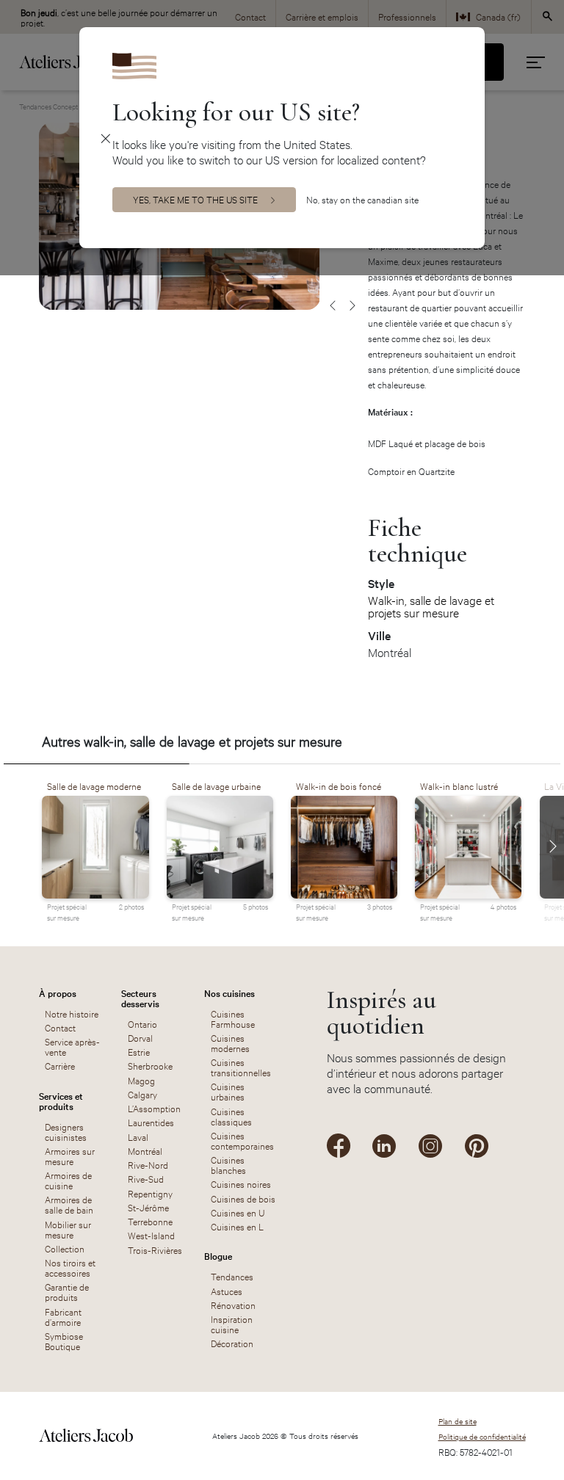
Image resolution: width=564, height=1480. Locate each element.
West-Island (151, 1234)
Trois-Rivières (155, 1249)
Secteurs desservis (140, 997)
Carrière (60, 1065)
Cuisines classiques (231, 1116)
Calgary (142, 1093)
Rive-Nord (148, 1164)
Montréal (145, 1150)
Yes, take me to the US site (195, 199)
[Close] (106, 137)
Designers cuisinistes (66, 1131)
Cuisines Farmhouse (233, 1018)
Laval (138, 1136)
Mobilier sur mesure (68, 1229)
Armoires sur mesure (70, 1155)
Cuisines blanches (228, 1164)
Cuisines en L (237, 1226)
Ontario (142, 1023)
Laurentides (151, 1121)
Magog (141, 1080)
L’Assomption (154, 1107)
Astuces (226, 1290)
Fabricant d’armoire (63, 1316)
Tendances (232, 1276)
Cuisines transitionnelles (241, 1066)
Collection (64, 1248)
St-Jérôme (148, 1207)
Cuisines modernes (230, 1042)
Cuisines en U (237, 1212)
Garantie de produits (67, 1291)
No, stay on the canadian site (362, 199)
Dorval (140, 1037)
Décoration (232, 1342)
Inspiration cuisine (232, 1323)
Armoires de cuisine (68, 1179)
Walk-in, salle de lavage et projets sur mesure (431, 606)
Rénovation (233, 1304)
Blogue (218, 1255)
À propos (57, 992)
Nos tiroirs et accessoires (70, 1267)
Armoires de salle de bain (69, 1204)
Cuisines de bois (243, 1198)
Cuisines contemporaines (242, 1140)
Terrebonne (150, 1220)
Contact (60, 1027)
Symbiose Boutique (64, 1340)
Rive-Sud (146, 1178)
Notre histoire (71, 1013)
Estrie (139, 1051)
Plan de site (457, 1420)
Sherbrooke (150, 1065)
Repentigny (150, 1193)
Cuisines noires (241, 1183)
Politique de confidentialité (482, 1436)
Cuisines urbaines (228, 1091)
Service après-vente (72, 1046)
